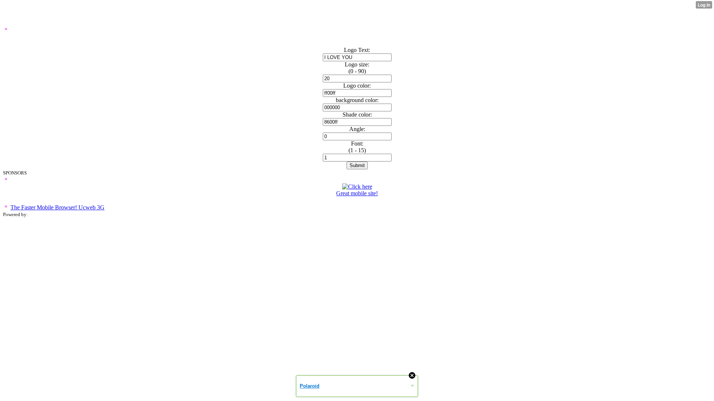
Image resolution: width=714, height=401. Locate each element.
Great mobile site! (357, 193)
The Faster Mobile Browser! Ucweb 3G (57, 207)
